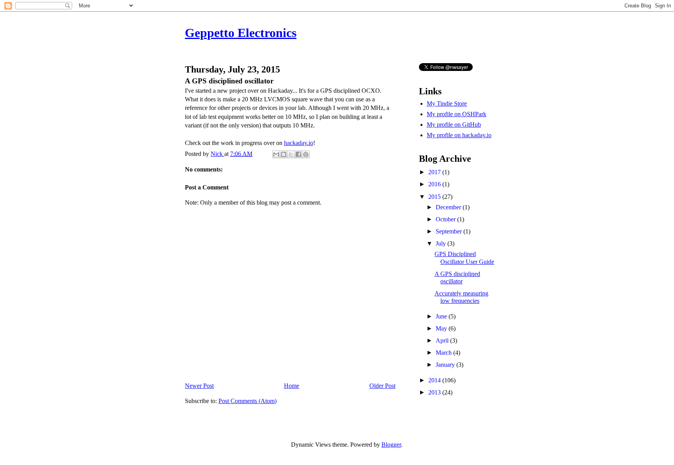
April (443, 340)
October (446, 219)
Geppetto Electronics (240, 33)
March (444, 352)
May (442, 328)
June (442, 316)
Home (291, 385)
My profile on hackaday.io (459, 135)
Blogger (391, 444)
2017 (435, 172)
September (449, 231)
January (446, 364)
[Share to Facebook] (298, 154)
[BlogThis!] (283, 154)
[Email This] (276, 154)
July (441, 243)
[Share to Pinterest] (306, 154)
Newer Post (199, 385)
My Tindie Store (447, 103)
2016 (435, 184)
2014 (435, 380)
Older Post (382, 385)
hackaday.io (298, 143)
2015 (435, 196)
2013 (435, 392)
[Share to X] (291, 154)
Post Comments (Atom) (247, 401)
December (449, 207)
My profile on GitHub (454, 124)
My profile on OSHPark (456, 114)
